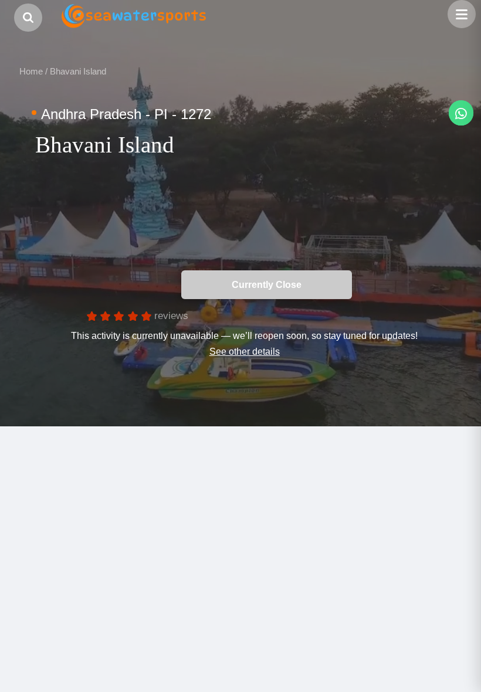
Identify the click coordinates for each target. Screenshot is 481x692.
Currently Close (369, 284)
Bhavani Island (78, 71)
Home (31, 71)
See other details (244, 351)
